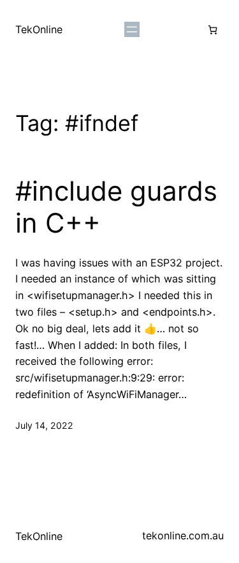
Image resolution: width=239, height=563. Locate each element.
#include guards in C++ (116, 207)
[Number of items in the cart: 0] (212, 30)
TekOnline (38, 29)
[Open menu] (132, 29)
